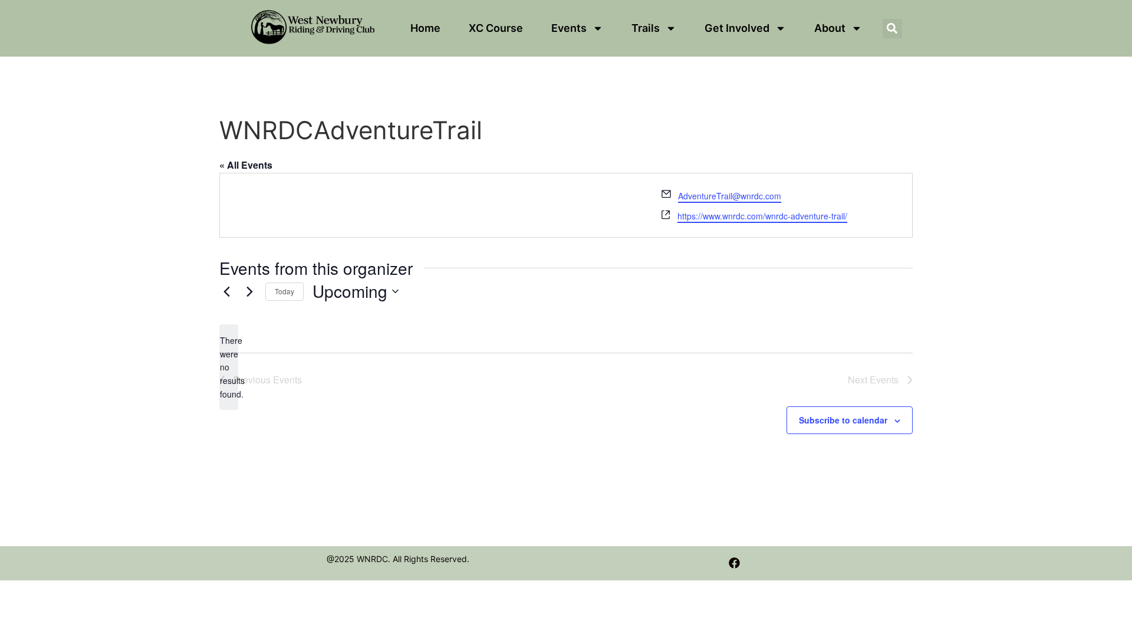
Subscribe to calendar (843, 420)
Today (284, 291)
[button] (892, 28)
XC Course (496, 28)
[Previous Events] (226, 291)
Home (425, 28)
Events (569, 28)
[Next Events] (249, 291)
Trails (645, 28)
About (829, 28)
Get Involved (737, 28)
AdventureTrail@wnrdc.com (729, 196)
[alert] (228, 367)
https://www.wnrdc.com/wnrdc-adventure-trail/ (762, 216)
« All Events (245, 165)
